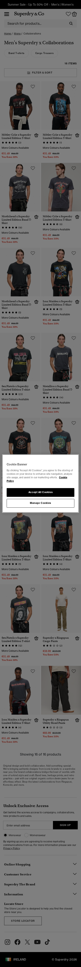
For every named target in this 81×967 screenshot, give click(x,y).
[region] (40, 483)
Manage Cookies (40, 503)
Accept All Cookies (40, 492)
